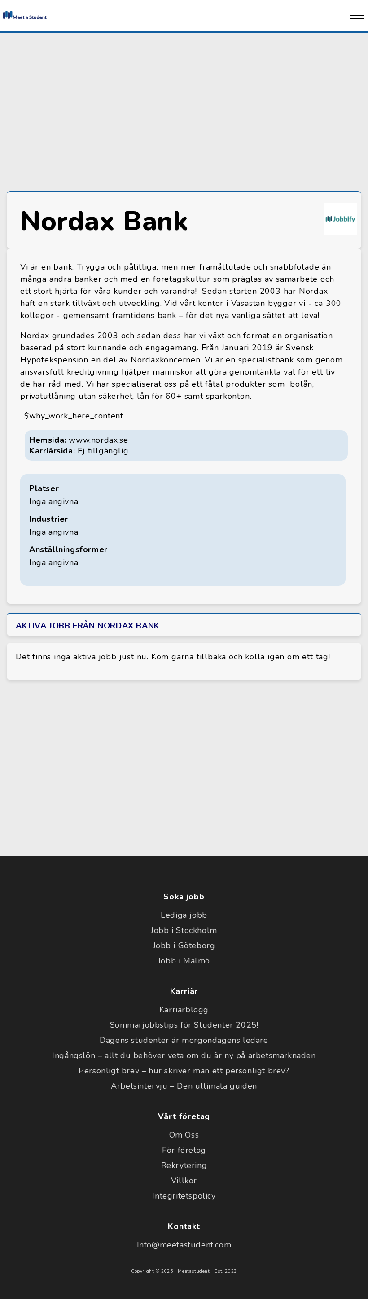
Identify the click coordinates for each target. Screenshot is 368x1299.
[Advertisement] (184, 110)
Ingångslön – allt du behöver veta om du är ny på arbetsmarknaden (183, 1055)
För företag (184, 1150)
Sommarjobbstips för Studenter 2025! (184, 1025)
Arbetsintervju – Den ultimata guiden (184, 1086)
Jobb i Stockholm (184, 930)
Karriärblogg (184, 1009)
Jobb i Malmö (184, 960)
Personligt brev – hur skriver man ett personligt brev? (184, 1070)
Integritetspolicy (183, 1195)
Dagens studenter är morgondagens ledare (184, 1040)
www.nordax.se (98, 440)
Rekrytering (184, 1165)
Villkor (184, 1180)
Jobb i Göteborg (184, 945)
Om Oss (184, 1134)
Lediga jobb (184, 915)
